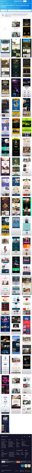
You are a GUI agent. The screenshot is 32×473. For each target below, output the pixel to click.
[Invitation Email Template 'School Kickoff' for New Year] (5, 48)
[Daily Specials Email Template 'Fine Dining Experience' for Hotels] (16, 364)
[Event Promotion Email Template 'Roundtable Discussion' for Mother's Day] (5, 285)
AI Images (2, 456)
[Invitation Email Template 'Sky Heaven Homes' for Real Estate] (5, 226)
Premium (17, 442)
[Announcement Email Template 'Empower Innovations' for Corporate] (27, 226)
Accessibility (26, 454)
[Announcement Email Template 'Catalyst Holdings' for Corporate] (16, 246)
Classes (23, 442)
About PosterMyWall (4, 441)
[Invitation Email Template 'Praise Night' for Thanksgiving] (5, 166)
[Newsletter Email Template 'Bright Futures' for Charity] (5, 265)
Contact (26, 452)
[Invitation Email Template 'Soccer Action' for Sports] (16, 147)
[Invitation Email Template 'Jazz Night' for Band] (5, 107)
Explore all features (10, 446)
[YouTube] (29, 436)
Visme (22, 452)
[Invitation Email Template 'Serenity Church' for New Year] (5, 87)
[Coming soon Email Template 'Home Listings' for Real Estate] (27, 404)
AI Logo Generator (11, 455)
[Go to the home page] (3, 1)
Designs (2, 10)
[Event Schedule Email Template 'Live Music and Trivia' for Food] (5, 305)
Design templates (10, 441)
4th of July (15, 3)
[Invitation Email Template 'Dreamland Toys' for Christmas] (27, 186)
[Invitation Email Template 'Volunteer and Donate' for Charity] (5, 127)
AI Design (2, 452)
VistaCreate (17, 453)
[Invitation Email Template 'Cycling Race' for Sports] (27, 206)
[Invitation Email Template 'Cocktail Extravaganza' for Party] (16, 67)
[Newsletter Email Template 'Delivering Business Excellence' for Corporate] (16, 305)
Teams (17, 444)
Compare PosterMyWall (19, 450)
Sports (11, 3)
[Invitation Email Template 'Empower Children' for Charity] (27, 147)
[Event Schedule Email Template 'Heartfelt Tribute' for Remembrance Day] (27, 305)
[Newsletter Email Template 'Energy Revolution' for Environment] (16, 345)
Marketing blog (24, 444)
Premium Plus (18, 443)
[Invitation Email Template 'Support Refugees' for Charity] (27, 166)
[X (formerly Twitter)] (27, 436)
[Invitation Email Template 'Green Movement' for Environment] (16, 48)
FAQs (25, 455)
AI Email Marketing (3, 454)
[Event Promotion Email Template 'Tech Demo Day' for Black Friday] (16, 265)
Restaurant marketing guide (25, 445)
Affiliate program (3, 444)
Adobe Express (18, 454)
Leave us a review (3, 445)
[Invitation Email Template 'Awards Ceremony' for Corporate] (16, 127)
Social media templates (11, 443)
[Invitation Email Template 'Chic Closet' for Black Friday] (27, 67)
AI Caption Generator (11, 456)
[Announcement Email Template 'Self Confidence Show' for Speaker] (27, 364)
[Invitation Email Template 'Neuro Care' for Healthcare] (16, 186)
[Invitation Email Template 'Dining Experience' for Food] (16, 166)
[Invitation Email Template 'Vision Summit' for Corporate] (5, 67)
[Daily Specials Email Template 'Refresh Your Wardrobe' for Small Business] (5, 246)
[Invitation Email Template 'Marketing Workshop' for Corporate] (27, 87)
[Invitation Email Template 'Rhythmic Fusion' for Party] (16, 87)
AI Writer (2, 455)
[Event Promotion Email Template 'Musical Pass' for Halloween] (5, 384)
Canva (17, 452)
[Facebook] (22, 436)
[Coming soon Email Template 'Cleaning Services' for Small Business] (5, 404)
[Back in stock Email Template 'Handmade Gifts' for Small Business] (27, 285)
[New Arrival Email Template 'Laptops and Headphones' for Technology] (5, 345)
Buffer (22, 453)
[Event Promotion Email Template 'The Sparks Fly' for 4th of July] (5, 325)
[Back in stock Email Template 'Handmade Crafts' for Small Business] (16, 325)
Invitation (7, 3)
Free (17, 441)
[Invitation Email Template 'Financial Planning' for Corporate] (5, 186)
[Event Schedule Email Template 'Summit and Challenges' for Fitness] (27, 246)
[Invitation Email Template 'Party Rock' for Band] (27, 28)
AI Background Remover (12, 454)
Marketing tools (10, 445)
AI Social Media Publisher (4, 453)
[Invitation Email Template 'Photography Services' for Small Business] (27, 107)
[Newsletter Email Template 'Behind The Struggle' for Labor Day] (16, 285)
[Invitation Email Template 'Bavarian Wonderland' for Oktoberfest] (16, 107)
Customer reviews (3, 447)
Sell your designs (3, 446)
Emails (6, 10)
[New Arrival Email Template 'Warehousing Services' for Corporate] (27, 265)
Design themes (10, 444)
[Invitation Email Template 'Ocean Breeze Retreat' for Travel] (16, 28)
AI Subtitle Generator (11, 452)
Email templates (2, 3)
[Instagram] (24, 436)
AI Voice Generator (11, 453)
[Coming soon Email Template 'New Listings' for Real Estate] (27, 345)
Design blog (23, 443)
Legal (25, 457)
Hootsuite (22, 454)
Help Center (26, 453)
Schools (17, 445)
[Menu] (31, 1)
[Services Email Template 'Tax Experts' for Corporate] (27, 384)
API (25, 456)
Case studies (3, 443)
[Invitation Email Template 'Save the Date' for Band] (27, 127)
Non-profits (17, 446)
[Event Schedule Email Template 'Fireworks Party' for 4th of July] (27, 325)
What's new (2, 442)
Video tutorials (23, 441)
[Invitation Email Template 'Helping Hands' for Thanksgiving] (16, 206)
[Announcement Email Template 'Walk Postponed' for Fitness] (16, 226)
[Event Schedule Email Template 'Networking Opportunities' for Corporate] (5, 424)
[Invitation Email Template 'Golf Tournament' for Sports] (27, 48)
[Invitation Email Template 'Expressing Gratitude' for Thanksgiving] (5, 206)
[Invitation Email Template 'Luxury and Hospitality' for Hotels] (5, 147)
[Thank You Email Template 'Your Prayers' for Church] (16, 404)
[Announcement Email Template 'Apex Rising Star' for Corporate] (5, 364)
